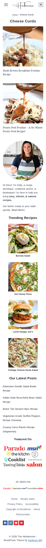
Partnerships (23, 514)
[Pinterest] (21, 523)
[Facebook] (5, 523)
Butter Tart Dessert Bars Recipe (20, 409)
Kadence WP (35, 540)
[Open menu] (6, 5)
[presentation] (23, 46)
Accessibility (32, 504)
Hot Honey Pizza (23, 294)
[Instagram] (10, 523)
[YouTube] (16, 523)
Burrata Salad (23, 256)
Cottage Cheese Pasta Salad (23, 370)
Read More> (18, 210)
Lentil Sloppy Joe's (23, 332)
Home (15, 15)
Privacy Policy (15, 504)
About (37, 509)
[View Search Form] (41, 4)
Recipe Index (28, 499)
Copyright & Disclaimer (18, 509)
